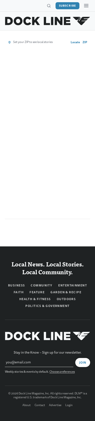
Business (16, 285)
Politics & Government (47, 306)
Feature (37, 292)
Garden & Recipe (65, 292)
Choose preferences (62, 372)
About (26, 405)
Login (69, 405)
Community (41, 285)
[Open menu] (86, 6)
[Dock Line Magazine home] (47, 21)
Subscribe (67, 6)
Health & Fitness (35, 299)
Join (82, 362)
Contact (40, 405)
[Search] (49, 6)
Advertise (55, 405)
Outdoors (66, 299)
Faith (19, 292)
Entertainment (72, 285)
